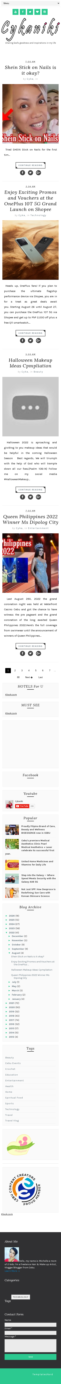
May (14, 986)
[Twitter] (30, 172)
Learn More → (12, 1271)
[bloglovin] (37, 12)
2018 (12, 1015)
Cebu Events (13, 1063)
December (18, 936)
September (18, 948)
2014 (12, 1032)
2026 (12, 915)
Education (11, 1074)
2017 (12, 1020)
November (18, 940)
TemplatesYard (43, 1374)
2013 (12, 1036)
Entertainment (38, 528)
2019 (12, 1011)
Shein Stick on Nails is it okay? (30, 70)
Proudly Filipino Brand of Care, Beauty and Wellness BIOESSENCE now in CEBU (38, 829)
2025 (12, 919)
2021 (12, 1003)
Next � (29, 677)
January (16, 999)
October (17, 944)
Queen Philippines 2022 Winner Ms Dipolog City (30, 519)
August (16, 953)
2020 (12, 1007)
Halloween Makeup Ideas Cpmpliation (30, 363)
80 (18, 677)
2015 (12, 1028)
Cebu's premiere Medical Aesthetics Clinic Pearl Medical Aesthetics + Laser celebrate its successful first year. (29, 847)
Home (8, 1091)
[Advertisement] (30, 745)
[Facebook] (22, 172)
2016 (12, 1024)
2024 (12, 924)
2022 (12, 932)
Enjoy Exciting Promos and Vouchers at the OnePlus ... (33, 963)
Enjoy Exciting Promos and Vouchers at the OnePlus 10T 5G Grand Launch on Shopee (30, 200)
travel (9, 1115)
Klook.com (11, 694)
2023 (12, 928)
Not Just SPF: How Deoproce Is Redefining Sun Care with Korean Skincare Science (38, 892)
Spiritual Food (14, 1097)
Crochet (10, 1069)
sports (9, 1103)
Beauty (38, 371)
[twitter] (30, 12)
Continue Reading (30, 165)
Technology (38, 215)
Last (40, 677)
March (16, 990)
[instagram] (45, 12)
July (14, 982)
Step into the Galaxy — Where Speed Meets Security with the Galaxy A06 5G (38, 878)
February (17, 994)
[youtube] (15, 12)
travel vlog (12, 1120)
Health (9, 1086)
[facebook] (23, 12)
